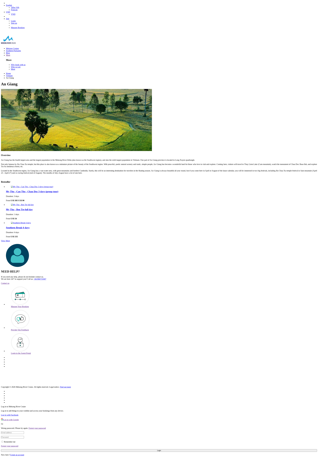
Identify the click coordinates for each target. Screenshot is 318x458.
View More (5, 241)
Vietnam (9, 76)
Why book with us (18, 65)
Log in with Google (11, 420)
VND (13, 14)
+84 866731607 (40, 279)
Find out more (65, 387)
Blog (8, 53)
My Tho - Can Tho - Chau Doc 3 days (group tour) (32, 191)
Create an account (17, 455)
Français (14, 10)
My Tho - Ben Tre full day (19, 209)
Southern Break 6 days (17, 227)
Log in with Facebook (9, 415)
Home (8, 73)
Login (13, 21)
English (9, 5)
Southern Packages (13, 51)
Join (7, 19)
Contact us (5, 283)
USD (8, 12)
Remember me (9, 442)
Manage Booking (18, 28)
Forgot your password (37, 428)
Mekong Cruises (12, 48)
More (8, 55)
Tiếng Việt (15, 7)
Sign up (14, 23)
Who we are (15, 67)
